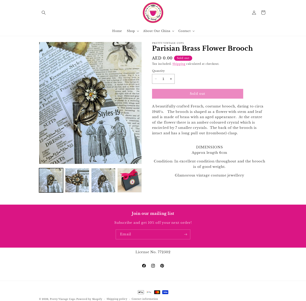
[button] (43, 12)
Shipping (178, 63)
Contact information (145, 298)
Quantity (158, 71)
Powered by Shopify (89, 299)
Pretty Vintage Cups (62, 299)
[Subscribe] (185, 234)
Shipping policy (117, 298)
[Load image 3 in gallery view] (103, 180)
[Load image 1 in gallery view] (51, 180)
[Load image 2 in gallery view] (77, 180)
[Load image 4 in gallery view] (129, 180)
